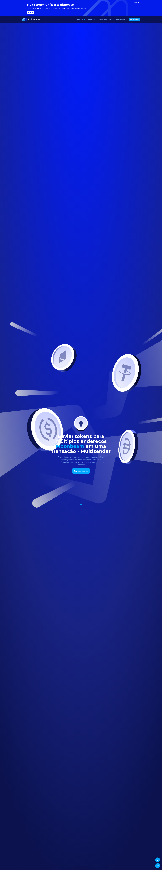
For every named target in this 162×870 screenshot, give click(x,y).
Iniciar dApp (134, 19)
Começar (30, 12)
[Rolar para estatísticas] (81, 504)
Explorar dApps (81, 471)
